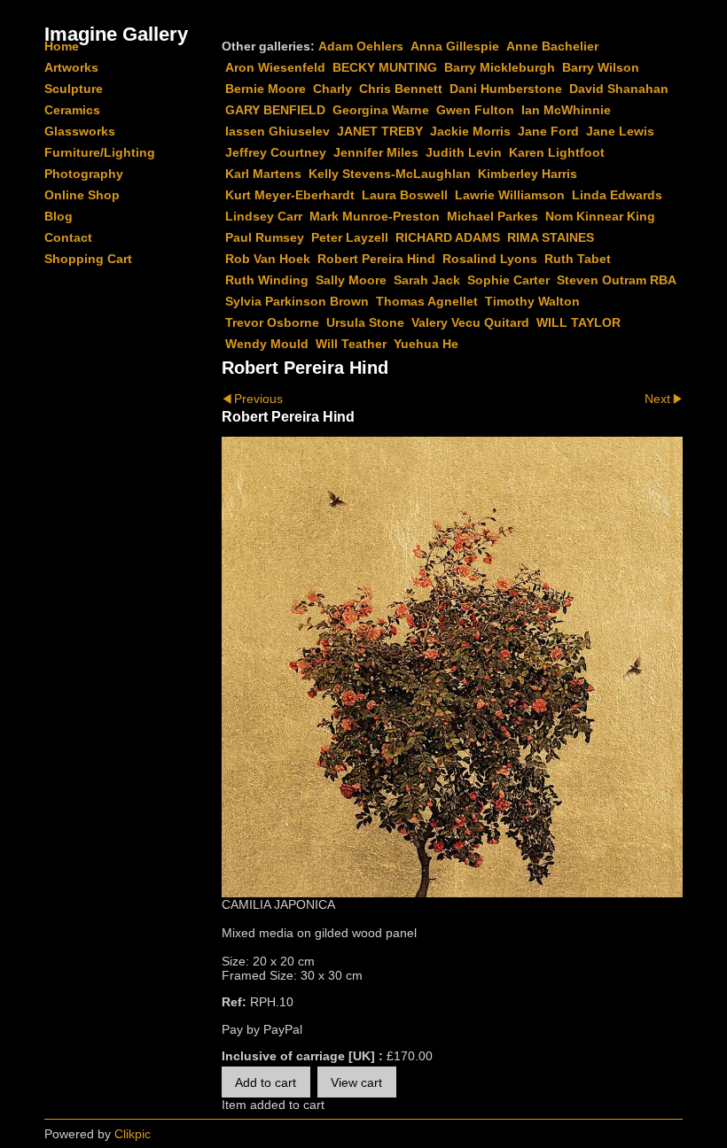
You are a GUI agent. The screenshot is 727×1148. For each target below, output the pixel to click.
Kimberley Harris (527, 174)
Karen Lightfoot (557, 152)
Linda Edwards (617, 195)
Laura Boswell (405, 195)
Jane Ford (548, 131)
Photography (83, 174)
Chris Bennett (400, 88)
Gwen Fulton (475, 110)
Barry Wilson (600, 67)
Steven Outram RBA (616, 280)
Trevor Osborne (272, 322)
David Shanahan (618, 88)
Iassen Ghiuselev (277, 131)
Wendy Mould (267, 344)
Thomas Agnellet (427, 301)
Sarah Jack (427, 280)
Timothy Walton (532, 301)
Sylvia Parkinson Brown (297, 301)
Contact (68, 237)
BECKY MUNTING (384, 67)
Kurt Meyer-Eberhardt (290, 195)
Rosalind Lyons (489, 259)
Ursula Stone (365, 322)
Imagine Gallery (116, 34)
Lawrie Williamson (510, 195)
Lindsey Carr (263, 216)
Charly (332, 88)
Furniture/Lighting (99, 152)
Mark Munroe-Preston (374, 216)
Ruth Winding (267, 280)
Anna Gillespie (454, 46)
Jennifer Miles (375, 152)
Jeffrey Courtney (275, 152)
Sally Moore (351, 280)
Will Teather (351, 344)
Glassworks (79, 131)
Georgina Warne (380, 110)
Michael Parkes (492, 216)
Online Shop (82, 195)
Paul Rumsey (264, 237)
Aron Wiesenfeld (275, 67)
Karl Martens (263, 174)
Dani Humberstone (505, 88)
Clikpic (132, 1134)
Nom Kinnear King (600, 216)
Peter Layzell (349, 237)
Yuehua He (426, 344)
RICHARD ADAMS (447, 237)
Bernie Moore (265, 88)
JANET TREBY (380, 131)
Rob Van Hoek (267, 259)
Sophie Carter (508, 280)
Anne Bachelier (552, 46)
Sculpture (73, 88)
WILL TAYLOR (578, 322)
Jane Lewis (620, 131)
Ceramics (72, 110)
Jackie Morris (470, 131)
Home (61, 46)
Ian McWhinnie (566, 110)
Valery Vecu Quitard (470, 322)
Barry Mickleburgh (499, 67)
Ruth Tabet (577, 259)
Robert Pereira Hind (376, 259)
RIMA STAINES (550, 237)
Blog (58, 216)
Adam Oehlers (360, 46)
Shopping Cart (88, 259)
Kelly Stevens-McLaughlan (390, 174)
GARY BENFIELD (275, 110)
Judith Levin (464, 152)
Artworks (71, 67)
